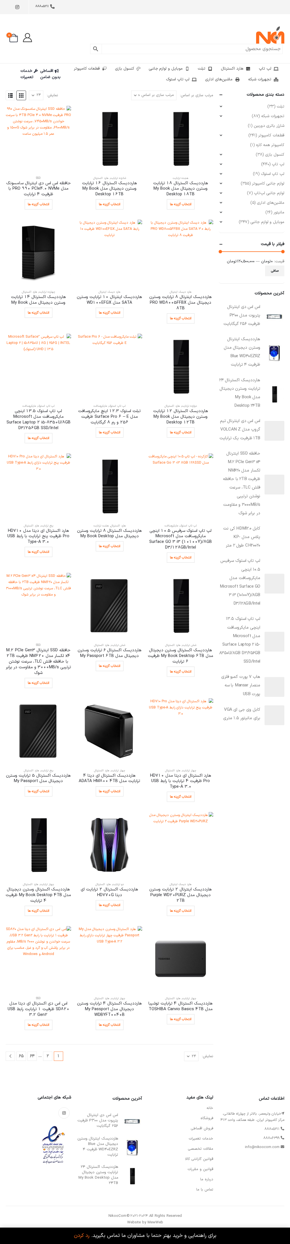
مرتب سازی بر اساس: (196, 95)
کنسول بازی (124, 69)
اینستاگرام (64, 1113)
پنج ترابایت (47, 526)
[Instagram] (17, 7)
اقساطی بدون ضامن (50, 74)
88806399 (271, 1138)
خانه (209, 1108)
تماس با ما (204, 1189)
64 (32, 1056)
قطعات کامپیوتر (87, 69)
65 (21, 1056)
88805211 (42, 6)
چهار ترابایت (189, 770)
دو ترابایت (118, 884)
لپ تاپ (265, 69)
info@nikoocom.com (262, 1147)
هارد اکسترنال (232, 69)
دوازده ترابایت (189, 406)
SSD (38, 178)
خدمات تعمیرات (27, 74)
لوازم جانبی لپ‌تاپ (269, 193)
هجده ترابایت (180, 178)
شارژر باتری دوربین (269, 126)
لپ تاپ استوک (177, 79)
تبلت (201, 69)
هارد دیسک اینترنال (180, 292)
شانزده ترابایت (118, 178)
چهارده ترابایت (47, 292)
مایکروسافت (100, 406)
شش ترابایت (189, 645)
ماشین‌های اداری (219, 79)
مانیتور (279, 212)
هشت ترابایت (101, 526)
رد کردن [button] (81, 1235)
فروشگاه (207, 1118)
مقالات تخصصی (200, 1149)
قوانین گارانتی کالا (199, 1159)
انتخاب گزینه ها (180, 204)
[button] (21, 95)
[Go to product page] (180, 138)
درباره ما (206, 1179)
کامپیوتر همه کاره (270, 145)
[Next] (10, 1056)
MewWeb (155, 1222)
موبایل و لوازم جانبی (166, 69)
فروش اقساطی (202, 1128)
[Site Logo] (270, 35)
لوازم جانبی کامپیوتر (268, 184)
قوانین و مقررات (200, 1169)
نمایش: (52, 95)
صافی (275, 270)
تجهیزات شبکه (259, 79)
